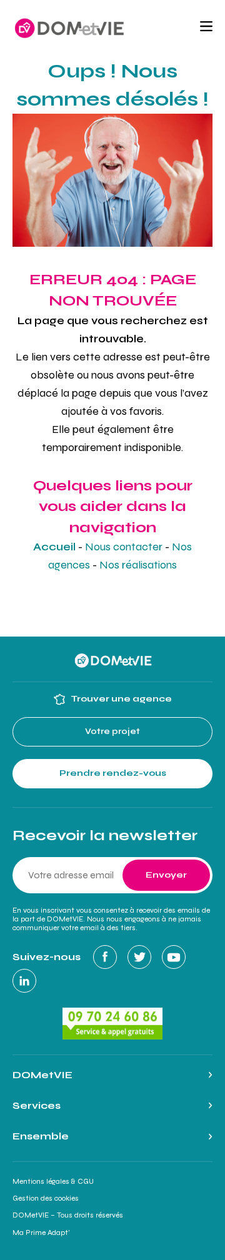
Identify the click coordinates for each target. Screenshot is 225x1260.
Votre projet (112, 731)
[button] (206, 28)
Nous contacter (123, 546)
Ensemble (40, 1136)
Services (36, 1105)
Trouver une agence (120, 698)
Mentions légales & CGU (53, 1181)
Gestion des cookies (45, 1198)
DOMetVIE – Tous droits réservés (67, 1215)
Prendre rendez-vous (112, 773)
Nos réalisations (138, 565)
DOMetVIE (42, 1075)
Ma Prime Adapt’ (41, 1232)
